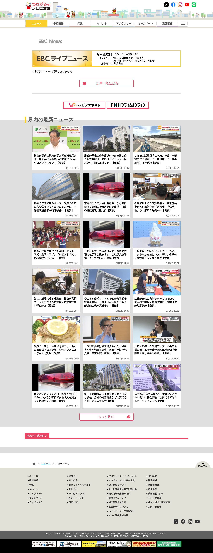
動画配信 (167, 23)
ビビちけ (73, 489)
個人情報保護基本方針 (119, 493)
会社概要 (152, 476)
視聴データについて (118, 506)
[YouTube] (197, 521)
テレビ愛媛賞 (154, 498)
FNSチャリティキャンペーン (123, 476)
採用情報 (152, 480)
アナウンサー (123, 23)
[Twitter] (176, 521)
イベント (102, 23)
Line (193, 4)
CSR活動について (117, 484)
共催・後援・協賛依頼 (159, 502)
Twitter (166, 4)
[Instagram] (190, 521)
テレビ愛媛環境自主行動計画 (123, 489)
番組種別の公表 (155, 493)
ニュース (36, 23)
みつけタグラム (76, 493)
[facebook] (183, 521)
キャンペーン (145, 23)
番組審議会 (153, 484)
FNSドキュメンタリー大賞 (122, 480)
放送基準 (152, 489)
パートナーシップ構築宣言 (122, 511)
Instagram (180, 4)
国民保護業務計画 (117, 502)
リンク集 (73, 480)
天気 (80, 23)
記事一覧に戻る (107, 83)
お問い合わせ (154, 506)
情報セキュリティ (117, 498)
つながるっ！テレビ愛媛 (106, 528)
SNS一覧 (73, 502)
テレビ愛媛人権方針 (118, 515)
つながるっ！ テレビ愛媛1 (38, 6)
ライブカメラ (35, 502)
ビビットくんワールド (80, 484)
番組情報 (58, 23)
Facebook (173, 4)
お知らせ (73, 476)
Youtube (187, 4)
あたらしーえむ (76, 498)
